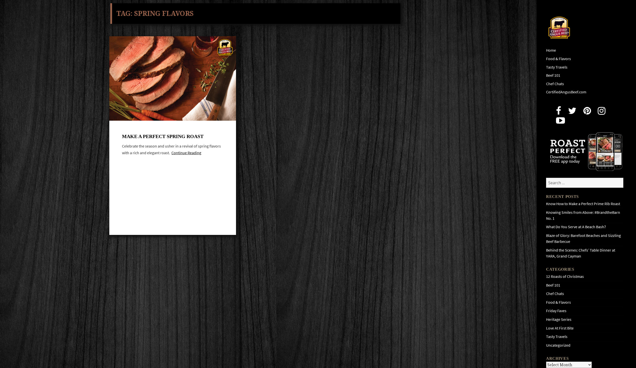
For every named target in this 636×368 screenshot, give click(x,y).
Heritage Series (558, 319)
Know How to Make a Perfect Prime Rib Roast (583, 203)
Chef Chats (555, 83)
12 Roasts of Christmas (565, 276)
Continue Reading (186, 152)
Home (551, 50)
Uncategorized (558, 345)
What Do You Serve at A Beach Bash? (576, 226)
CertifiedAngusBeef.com (566, 92)
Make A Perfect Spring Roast (162, 136)
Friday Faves (556, 310)
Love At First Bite (560, 328)
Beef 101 (553, 75)
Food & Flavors (558, 58)
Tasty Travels (556, 67)
